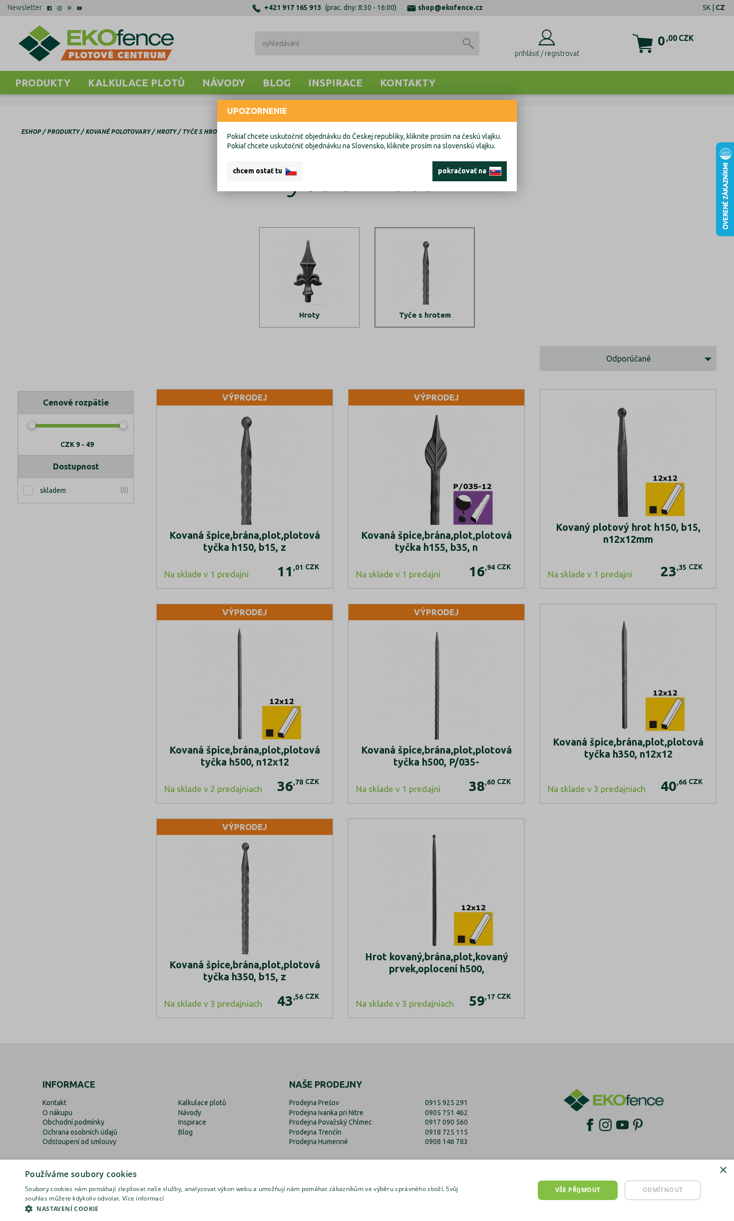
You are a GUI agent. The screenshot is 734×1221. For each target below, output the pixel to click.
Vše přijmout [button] (578, 1190)
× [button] (723, 1170)
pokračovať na (463, 171)
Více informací (143, 1198)
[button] (245, 1209)
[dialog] (367, 1190)
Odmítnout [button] (663, 1190)
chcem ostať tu (259, 171)
